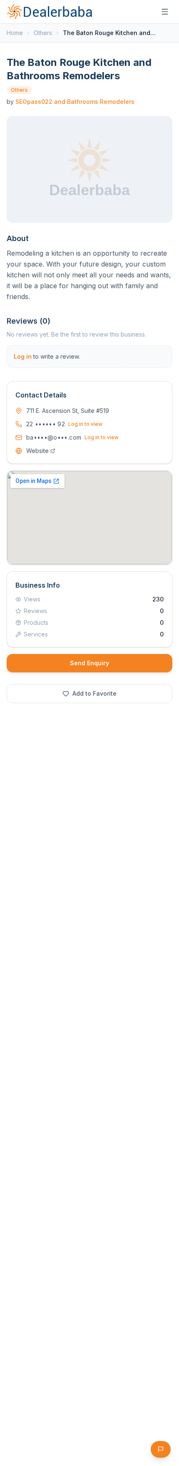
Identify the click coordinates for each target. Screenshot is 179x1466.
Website (37, 450)
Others (43, 32)
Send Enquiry (89, 662)
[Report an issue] (161, 1449)
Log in (23, 356)
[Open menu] (164, 11)
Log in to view (85, 424)
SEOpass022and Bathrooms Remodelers (74, 101)
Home (15, 32)
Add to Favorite (94, 693)
